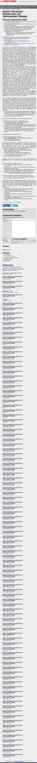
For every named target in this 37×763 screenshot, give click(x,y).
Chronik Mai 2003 (7, 674)
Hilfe (11, 249)
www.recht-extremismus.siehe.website (13, 116)
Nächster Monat (17, 202)
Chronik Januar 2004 (7, 330)
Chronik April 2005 (7, 320)
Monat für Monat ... (17, 9)
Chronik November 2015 (8, 563)
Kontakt (19, 761)
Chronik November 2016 (8, 558)
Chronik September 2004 (8, 485)
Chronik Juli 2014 (7, 279)
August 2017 (6, 402)
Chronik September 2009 (8, 465)
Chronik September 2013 (8, 446)
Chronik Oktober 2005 (8, 543)
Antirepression (11, 6)
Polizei (11, 49)
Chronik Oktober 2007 (8, 305)
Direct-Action (4, 6)
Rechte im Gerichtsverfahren (22, 73)
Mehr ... (27, 30)
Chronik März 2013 (7, 694)
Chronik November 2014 (8, 567)
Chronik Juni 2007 (7, 737)
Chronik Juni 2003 (7, 723)
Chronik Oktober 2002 (8, 553)
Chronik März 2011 (7, 703)
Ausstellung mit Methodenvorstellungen (13, 153)
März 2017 (5, 422)
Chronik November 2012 (8, 577)
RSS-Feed (31, 761)
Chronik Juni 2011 (7, 757)
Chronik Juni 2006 (7, 339)
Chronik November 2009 (8, 592)
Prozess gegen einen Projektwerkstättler (20, 43)
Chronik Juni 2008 (7, 742)
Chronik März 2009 (7, 708)
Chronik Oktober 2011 (8, 519)
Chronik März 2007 (7, 713)
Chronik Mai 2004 (7, 669)
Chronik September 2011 (8, 456)
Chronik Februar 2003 (8, 383)
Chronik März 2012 (7, 698)
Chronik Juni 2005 (7, 732)
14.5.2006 (24, 95)
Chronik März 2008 (7, 388)
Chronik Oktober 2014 (8, 504)
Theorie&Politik (32, 6)
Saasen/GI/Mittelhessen (11, 7)
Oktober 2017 (6, 297)
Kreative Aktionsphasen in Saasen (11, 292)
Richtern (25, 49)
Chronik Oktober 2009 (8, 533)
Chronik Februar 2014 (8, 368)
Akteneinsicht (6, 72)
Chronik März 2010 (7, 349)
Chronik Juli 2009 (7, 325)
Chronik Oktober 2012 (8, 514)
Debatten (3, 7)
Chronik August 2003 (7, 427)
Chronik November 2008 (8, 596)
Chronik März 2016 (7, 679)
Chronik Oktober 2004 (8, 548)
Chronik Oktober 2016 (8, 495)
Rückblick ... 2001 (7, 300)
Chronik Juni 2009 (7, 747)
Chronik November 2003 (8, 616)
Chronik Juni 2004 (7, 728)
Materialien (21, 7)
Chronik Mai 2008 (7, 354)
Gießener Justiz (21, 61)
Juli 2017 (5, 344)
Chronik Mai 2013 (7, 635)
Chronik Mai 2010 (7, 650)
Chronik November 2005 (8, 606)
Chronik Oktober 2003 (8, 393)
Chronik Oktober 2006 (8, 524)
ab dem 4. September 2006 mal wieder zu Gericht (18, 47)
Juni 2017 (5, 407)
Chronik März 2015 (7, 684)
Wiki (5, 140)
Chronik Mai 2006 (7, 315)
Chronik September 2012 (8, 451)
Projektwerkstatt (8, 39)
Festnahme (11, 93)
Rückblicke (9, 9)
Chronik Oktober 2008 (8, 529)
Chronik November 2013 (8, 572)
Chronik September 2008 (8, 470)
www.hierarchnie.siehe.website (14, 156)
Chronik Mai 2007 (7, 660)
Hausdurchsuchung (24, 93)
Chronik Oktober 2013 (8, 509)
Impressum (24, 761)
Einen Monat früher (7, 202)
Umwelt (25, 6)
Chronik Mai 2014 (7, 364)
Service (26, 7)
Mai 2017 (5, 412)
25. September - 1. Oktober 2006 (12, 167)
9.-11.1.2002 (11, 95)
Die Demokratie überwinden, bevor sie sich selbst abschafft (12, 269)
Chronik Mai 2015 (7, 630)
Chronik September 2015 (8, 436)
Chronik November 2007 (8, 359)
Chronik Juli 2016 (7, 718)
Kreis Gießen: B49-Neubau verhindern (12, 267)
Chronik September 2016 (8, 431)
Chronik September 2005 (8, 480)
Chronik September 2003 (8, 490)
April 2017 (5, 417)
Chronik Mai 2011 (7, 645)
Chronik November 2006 (8, 601)
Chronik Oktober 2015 (8, 499)
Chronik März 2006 (7, 310)
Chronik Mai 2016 (7, 626)
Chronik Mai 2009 (7, 655)
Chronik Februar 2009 (8, 373)
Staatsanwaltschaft (18, 49)
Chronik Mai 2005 (7, 664)
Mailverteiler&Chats (12, 270)
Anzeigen (29, 118)
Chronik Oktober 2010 (8, 538)
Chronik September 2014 (8, 441)
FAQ (27, 761)
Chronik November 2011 (8, 582)
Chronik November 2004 (8, 611)
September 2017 (6, 398)
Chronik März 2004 (7, 378)
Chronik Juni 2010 (7, 752)
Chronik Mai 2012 (7, 640)
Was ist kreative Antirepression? (12, 22)
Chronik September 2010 (8, 461)
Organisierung (19, 6)
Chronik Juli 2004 (7, 288)
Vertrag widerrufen (19, 762)
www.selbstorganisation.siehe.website (16, 178)
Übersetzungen (28, 153)
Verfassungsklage (13, 75)
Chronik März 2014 (7, 689)
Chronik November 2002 (8, 621)
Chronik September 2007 (8, 475)
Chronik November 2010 (8, 587)
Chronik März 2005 (7, 283)
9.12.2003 (17, 95)
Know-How (33, 85)
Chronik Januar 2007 (7, 334)
